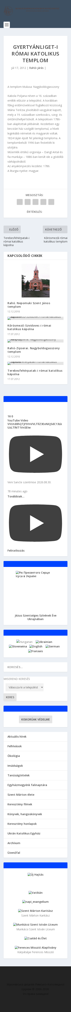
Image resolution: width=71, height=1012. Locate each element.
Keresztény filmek (19, 804)
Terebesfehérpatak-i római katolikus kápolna (35, 372)
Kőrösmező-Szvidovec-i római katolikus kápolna (29, 327)
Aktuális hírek (16, 736)
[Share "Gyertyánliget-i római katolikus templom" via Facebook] (20, 202)
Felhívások (14, 746)
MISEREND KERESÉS (17, 679)
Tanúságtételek (18, 775)
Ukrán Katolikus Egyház (23, 833)
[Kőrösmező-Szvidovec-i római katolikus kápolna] (35, 318)
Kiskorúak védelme (35, 719)
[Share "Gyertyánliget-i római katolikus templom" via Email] (43, 202)
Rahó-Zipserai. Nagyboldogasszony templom (33, 350)
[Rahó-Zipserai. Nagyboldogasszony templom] (35, 341)
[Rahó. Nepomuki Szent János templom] (35, 280)
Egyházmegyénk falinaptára (27, 785)
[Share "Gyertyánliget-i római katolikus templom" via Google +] (35, 202)
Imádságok (15, 766)
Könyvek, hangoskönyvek (24, 814)
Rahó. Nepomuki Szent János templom (28, 304)
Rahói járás (36, 68)
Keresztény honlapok (22, 824)
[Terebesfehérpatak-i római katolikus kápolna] (35, 363)
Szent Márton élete (20, 794)
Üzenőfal (13, 853)
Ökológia (13, 756)
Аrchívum (13, 843)
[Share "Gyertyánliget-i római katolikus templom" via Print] (51, 202)
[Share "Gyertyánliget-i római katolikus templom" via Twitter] (28, 202)
